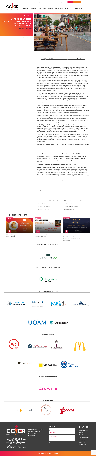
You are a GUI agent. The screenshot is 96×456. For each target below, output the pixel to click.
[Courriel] (87, 4)
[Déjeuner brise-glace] (9, 231)
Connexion (70, 2)
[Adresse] (89, 4)
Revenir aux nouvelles (26, 28)
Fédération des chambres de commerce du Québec (66, 67)
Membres (50, 8)
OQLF (66, 2)
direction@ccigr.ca (42, 203)
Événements (34, 8)
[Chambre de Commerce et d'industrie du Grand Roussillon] (12, 6)
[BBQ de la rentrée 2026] (38, 231)
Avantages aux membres (41, 2)
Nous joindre (61, 2)
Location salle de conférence (52, 2)
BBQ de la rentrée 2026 (41, 235)
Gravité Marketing (53, 453)
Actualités (43, 8)
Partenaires (25, 8)
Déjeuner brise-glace (11, 235)
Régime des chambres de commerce (61, 9)
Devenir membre (77, 2)
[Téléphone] (86, 4)
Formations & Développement (79, 9)
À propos (34, 2)
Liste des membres (84, 437)
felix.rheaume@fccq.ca (69, 203)
